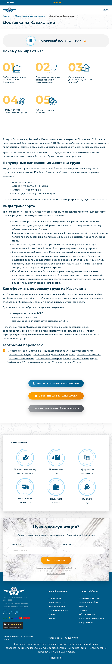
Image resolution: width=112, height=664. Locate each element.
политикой (81, 648)
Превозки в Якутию (89, 598)
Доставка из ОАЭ (61, 350)
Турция (84, 358)
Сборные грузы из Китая (36, 362)
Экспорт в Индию (18, 350)
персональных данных (48, 571)
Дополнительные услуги (91, 618)
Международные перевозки (30, 16)
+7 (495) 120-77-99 (69, 638)
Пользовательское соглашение (15, 603)
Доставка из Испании (88, 354)
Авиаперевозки (56, 602)
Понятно (56, 657)
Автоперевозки (56, 606)
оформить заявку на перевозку (58, 396)
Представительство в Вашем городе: (18, 637)
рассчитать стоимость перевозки (58, 383)
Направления (86, 622)
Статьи (51, 614)
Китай (75, 358)
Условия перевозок (58, 610)
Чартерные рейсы (88, 602)
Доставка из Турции (19, 354)
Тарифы (56, 3)
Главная (7, 16)
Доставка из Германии (21, 358)
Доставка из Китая (82, 350)
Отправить (58, 560)
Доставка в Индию (39, 350)
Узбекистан (14, 362)
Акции (51, 618)
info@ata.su (93, 591)
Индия (93, 358)
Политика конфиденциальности (15, 607)
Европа (67, 358)
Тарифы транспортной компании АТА (56, 408)
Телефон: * (67, 544)
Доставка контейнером (48, 358)
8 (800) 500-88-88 (57, 591)
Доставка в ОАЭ (41, 354)
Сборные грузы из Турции (66, 362)
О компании (54, 598)
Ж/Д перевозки (87, 614)
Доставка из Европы (63, 354)
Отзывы (83, 610)
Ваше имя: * (17, 544)
